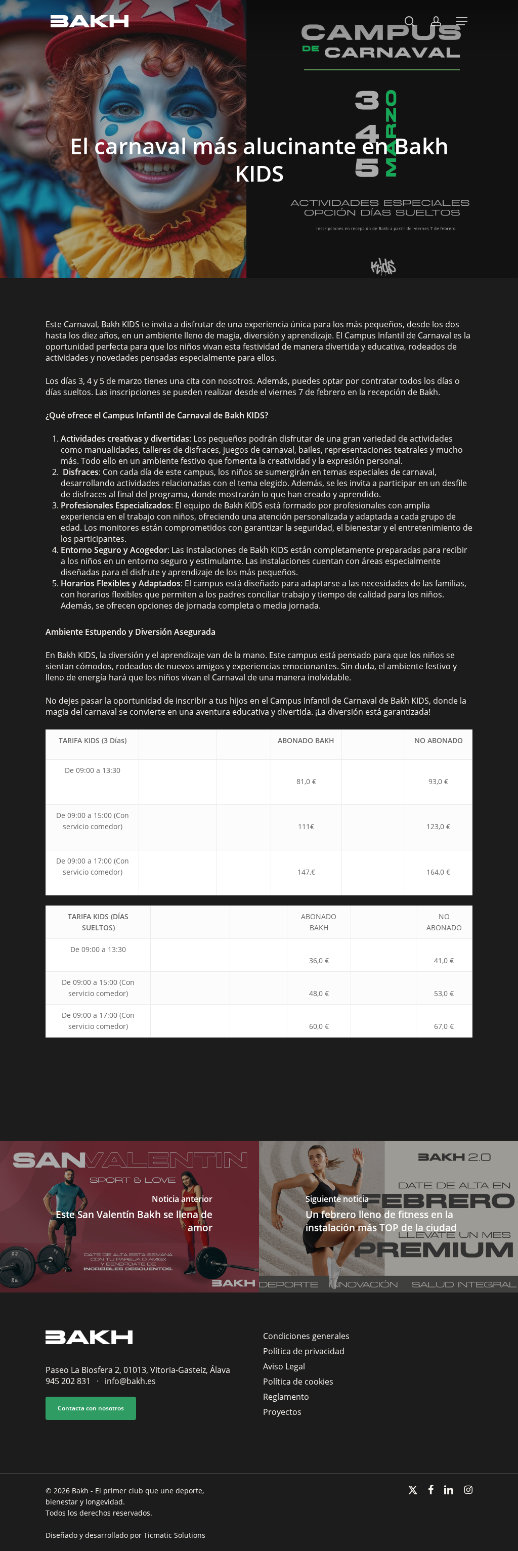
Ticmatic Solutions (174, 1535)
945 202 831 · (75, 1381)
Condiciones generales (306, 1336)
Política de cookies (298, 1381)
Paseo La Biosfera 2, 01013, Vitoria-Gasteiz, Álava (138, 1369)
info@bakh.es (130, 1381)
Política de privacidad (303, 1351)
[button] (461, 21)
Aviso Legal (284, 1366)
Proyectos (282, 1411)
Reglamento (286, 1396)
